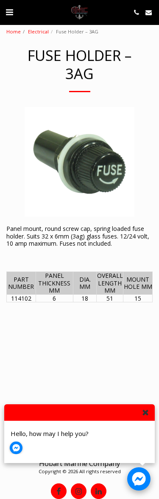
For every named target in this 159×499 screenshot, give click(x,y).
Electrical (38, 31)
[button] (9, 12)
